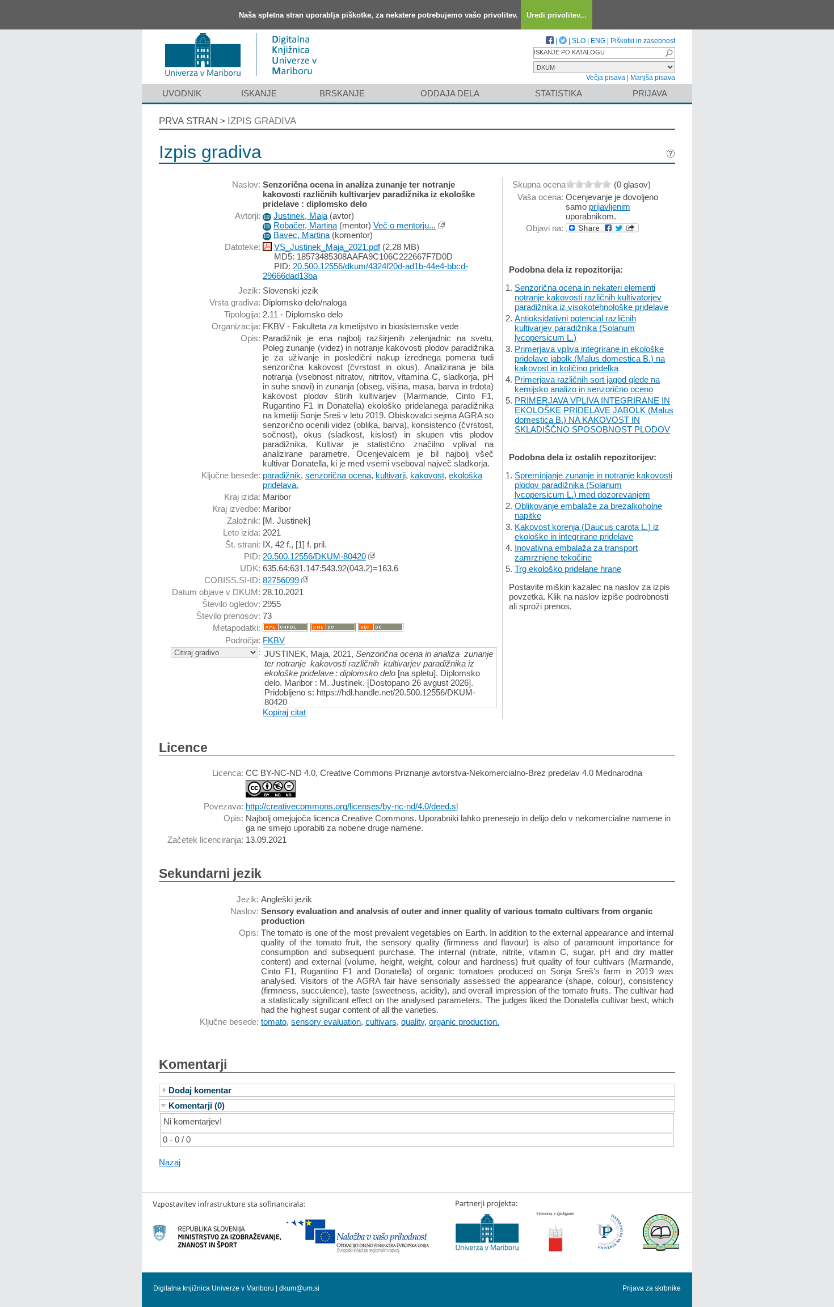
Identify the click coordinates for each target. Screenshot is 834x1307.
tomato (274, 1021)
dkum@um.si (299, 1288)
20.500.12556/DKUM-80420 (314, 556)
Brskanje (342, 93)
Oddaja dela (449, 93)
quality (412, 1021)
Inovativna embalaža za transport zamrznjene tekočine (576, 552)
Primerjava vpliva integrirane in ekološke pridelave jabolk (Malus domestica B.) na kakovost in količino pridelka (590, 358)
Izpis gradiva (262, 121)
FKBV (274, 640)
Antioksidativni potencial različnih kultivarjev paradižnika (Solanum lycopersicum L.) (575, 327)
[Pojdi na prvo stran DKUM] (245, 78)
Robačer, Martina (305, 225)
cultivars (381, 1021)
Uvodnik (181, 93)
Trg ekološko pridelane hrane (568, 569)
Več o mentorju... (404, 225)
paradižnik (282, 475)
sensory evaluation (326, 1021)
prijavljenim (609, 206)
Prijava (650, 93)
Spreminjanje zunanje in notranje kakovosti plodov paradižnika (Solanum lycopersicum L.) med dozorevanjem (593, 484)
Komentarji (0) (197, 1105)
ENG (598, 41)
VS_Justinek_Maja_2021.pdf (327, 247)
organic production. (464, 1021)
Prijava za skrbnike (651, 1288)
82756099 (281, 580)
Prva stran (188, 121)
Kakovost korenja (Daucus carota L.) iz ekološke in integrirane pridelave (587, 531)
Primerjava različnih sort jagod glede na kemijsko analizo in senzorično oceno (587, 384)
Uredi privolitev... (556, 15)
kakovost (427, 475)
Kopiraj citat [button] (284, 712)
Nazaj (169, 1162)
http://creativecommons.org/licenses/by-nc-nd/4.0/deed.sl (352, 806)
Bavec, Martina (301, 235)
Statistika (558, 93)
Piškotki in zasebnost (642, 41)
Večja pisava (605, 78)
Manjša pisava (652, 78)
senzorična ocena (338, 475)
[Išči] (669, 53)
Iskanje (259, 93)
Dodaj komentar (200, 1090)
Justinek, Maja (300, 215)
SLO (579, 41)
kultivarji (391, 475)
